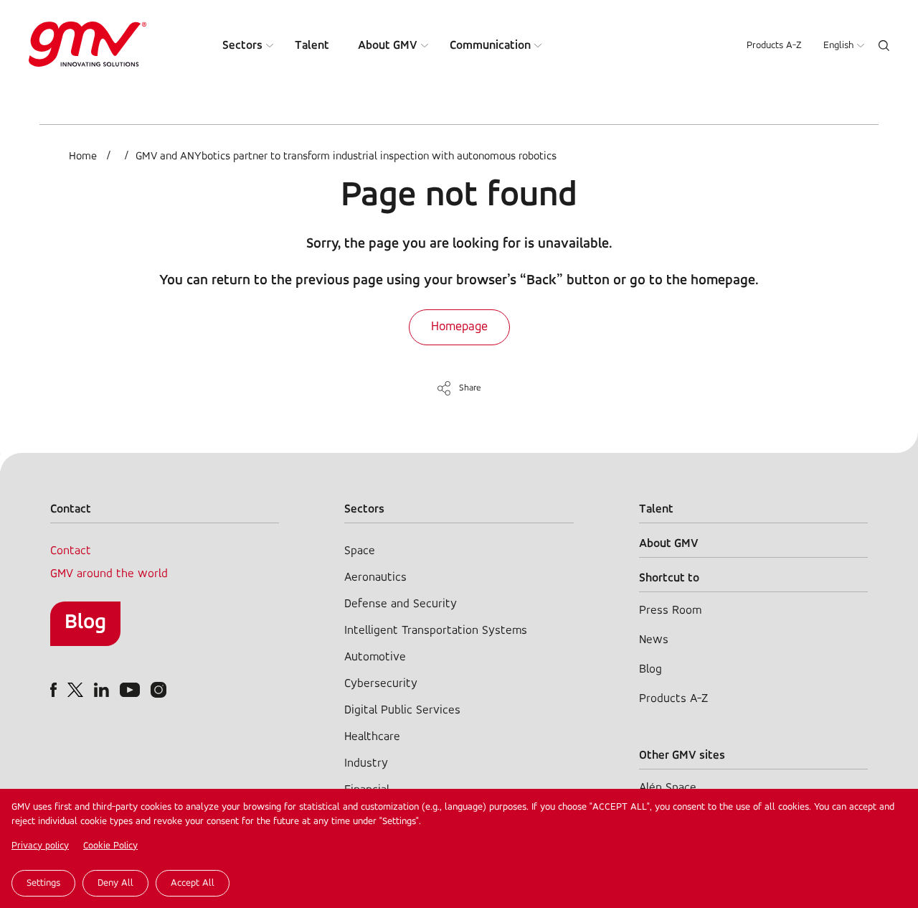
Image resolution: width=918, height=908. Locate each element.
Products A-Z (774, 45)
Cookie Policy (110, 846)
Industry (366, 763)
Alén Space (667, 788)
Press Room (670, 610)
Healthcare (372, 737)
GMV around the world (109, 574)
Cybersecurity (380, 684)
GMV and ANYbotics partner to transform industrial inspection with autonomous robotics (346, 156)
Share (470, 388)
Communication (490, 45)
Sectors (242, 45)
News (653, 640)
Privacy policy (40, 846)
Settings (43, 883)
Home (83, 156)
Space (359, 551)
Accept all (192, 883)
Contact (70, 551)
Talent (312, 45)
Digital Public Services (402, 710)
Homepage (459, 327)
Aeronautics (375, 577)
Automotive (375, 657)
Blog (85, 623)
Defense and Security (400, 604)
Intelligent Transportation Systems (435, 630)
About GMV (387, 45)
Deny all (115, 883)
